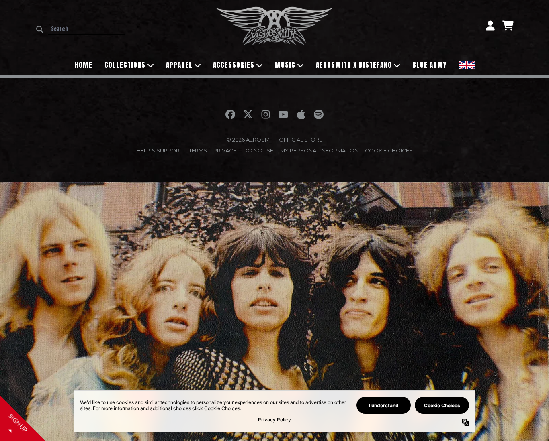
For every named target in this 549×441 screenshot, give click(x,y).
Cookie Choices (389, 150)
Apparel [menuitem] (179, 65)
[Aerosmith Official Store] (274, 25)
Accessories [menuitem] (233, 65)
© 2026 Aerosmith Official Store (274, 139)
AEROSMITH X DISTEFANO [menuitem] (354, 65)
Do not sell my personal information (300, 150)
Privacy (225, 150)
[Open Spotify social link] (319, 114)
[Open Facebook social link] (230, 114)
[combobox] (86, 29)
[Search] (39, 29)
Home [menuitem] (83, 65)
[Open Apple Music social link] (301, 114)
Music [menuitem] (285, 65)
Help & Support (159, 150)
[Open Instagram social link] (265, 114)
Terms (198, 150)
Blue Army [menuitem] (429, 65)
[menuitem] (467, 64)
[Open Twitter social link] (248, 114)
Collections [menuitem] (124, 65)
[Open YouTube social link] (283, 114)
